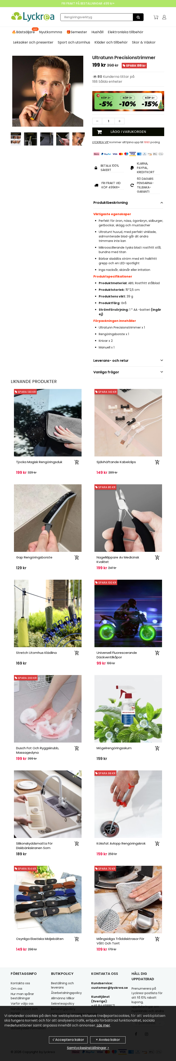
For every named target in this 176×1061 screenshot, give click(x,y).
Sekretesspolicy (62, 1003)
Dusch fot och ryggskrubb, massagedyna (37, 750)
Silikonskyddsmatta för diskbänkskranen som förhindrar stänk (34, 848)
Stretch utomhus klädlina (36, 652)
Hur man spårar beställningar (22, 996)
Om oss (16, 988)
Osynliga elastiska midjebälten (40, 938)
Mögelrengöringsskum (114, 748)
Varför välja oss (22, 1003)
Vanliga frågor (106, 372)
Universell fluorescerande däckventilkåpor (117, 654)
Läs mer (103, 1025)
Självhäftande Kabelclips (116, 462)
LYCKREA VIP (100, 142)
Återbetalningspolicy (66, 993)
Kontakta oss (20, 983)
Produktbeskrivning (110, 202)
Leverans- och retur (111, 360)
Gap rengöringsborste (34, 557)
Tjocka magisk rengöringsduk (39, 462)
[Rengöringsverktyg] (138, 17)
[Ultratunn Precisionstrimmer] (48, 91)
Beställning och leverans (62, 985)
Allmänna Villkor (62, 998)
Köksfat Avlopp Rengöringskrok (121, 843)
